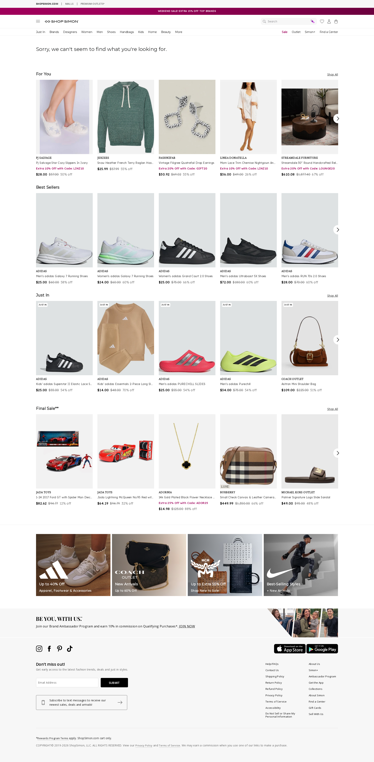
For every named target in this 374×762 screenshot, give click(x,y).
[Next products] (338, 118)
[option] (64, 128)
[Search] (289, 21)
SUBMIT (114, 683)
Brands (54, 32)
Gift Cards (315, 708)
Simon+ (310, 32)
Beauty (166, 32)
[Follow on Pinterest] (60, 650)
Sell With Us (316, 714)
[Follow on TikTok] (70, 650)
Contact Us (272, 670)
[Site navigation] (38, 22)
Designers (70, 32)
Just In (40, 32)
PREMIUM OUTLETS (92, 3)
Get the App (316, 682)
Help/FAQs (272, 664)
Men (100, 32)
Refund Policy (274, 689)
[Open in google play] (322, 652)
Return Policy (274, 682)
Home (152, 32)
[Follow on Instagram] (39, 650)
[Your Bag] (336, 22)
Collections (315, 689)
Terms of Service (276, 701)
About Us (314, 664)
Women (86, 32)
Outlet (296, 32)
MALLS (69, 3)
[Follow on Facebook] (49, 650)
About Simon (317, 695)
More (178, 32)
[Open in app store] (290, 652)
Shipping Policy (275, 676)
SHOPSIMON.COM (47, 4)
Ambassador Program (322, 676)
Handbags (127, 32)
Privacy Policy (274, 695)
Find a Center (329, 32)
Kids (141, 32)
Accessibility (273, 708)
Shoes (111, 32)
